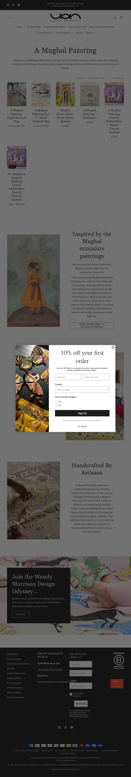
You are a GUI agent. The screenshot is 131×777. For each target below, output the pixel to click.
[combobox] (81, 390)
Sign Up (82, 413)
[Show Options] (107, 390)
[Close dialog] (113, 347)
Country (58, 384)
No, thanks (82, 426)
